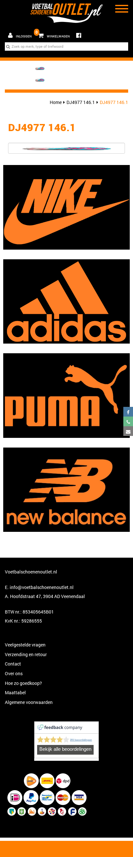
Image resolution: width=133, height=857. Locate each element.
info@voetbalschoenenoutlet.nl (42, 587)
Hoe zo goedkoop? (23, 683)
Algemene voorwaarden (29, 702)
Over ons (14, 673)
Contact (13, 664)
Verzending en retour (26, 654)
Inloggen (24, 36)
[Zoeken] (8, 46)
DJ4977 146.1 (80, 102)
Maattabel (15, 692)
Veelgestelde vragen (25, 645)
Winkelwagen (53, 33)
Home (56, 102)
